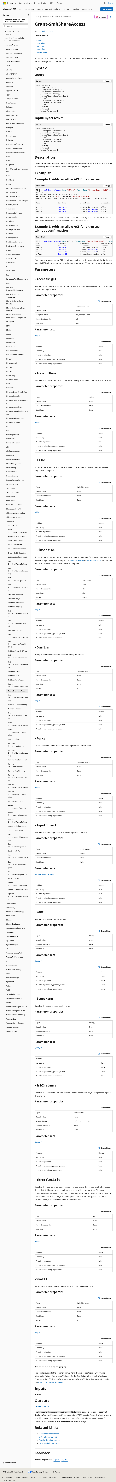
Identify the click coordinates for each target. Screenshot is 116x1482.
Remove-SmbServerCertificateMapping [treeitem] (18, 794)
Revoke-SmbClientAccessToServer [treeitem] (18, 820)
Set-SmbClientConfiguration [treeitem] (17, 845)
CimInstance (42, 1406)
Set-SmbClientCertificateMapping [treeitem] (18, 837)
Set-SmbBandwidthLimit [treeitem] (17, 830)
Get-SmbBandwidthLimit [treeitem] (17, 557)
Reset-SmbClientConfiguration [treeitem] (17, 806)
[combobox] (15, 21)
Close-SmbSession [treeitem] (15, 545)
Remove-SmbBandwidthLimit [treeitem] (16, 744)
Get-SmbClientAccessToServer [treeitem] (18, 562)
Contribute (43, 1477)
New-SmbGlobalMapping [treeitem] (17, 705)
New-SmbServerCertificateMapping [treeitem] (18, 732)
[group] (74, 201)
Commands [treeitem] (12, 525)
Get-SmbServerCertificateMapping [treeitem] (18, 644)
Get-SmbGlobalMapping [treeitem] (17, 603)
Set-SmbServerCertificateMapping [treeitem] (18, 865)
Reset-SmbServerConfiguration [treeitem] (17, 813)
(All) (36, 335)
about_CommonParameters (50, 1382)
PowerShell (56, 17)
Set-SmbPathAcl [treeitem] (14, 851)
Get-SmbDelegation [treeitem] (15, 598)
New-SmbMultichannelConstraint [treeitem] (18, 716)
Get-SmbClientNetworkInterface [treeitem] (18, 587)
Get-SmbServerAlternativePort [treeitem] (18, 635)
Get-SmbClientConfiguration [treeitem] (17, 579)
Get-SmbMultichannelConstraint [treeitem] (18, 623)
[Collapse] (28, 15)
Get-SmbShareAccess (48, 1437)
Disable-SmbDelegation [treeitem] (17, 549)
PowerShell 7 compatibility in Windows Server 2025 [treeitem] (16, 39)
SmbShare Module (49, 31)
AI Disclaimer (7, 1477)
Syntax (38, 40)
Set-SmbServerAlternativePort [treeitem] (18, 856)
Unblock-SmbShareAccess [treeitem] (18, 889)
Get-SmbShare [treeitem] (13, 676)
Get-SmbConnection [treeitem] (15, 594)
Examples (40, 46)
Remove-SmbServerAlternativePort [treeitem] (18, 786)
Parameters (40, 49)
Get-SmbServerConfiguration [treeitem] (17, 656)
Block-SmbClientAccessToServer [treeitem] (18, 530)
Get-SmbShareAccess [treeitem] (16, 680)
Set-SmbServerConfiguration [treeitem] (17, 872)
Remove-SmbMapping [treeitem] (16, 771)
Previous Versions (21, 1477)
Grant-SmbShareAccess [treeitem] (17, 691)
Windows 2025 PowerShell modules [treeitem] (14, 32)
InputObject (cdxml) (43, 874)
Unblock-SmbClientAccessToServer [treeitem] (18, 884)
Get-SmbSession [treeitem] (14, 672)
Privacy (52, 1477)
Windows (45, 17)
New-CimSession (77, 560)
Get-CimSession (93, 560)
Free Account (107, 9)
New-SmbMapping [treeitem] (15, 709)
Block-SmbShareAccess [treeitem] (17, 536)
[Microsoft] (4, 3)
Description (40, 43)
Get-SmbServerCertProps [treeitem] (17, 651)
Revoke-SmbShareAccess (49, 1440)
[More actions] (110, 17)
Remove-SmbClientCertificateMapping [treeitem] (18, 753)
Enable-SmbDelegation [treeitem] (17, 553)
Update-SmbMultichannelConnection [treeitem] (18, 896)
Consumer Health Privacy (68, 1477)
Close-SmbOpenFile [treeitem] (15, 540)
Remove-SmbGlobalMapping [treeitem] (15, 765)
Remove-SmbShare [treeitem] (15, 801)
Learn (37, 17)
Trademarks (99, 1477)
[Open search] (105, 3)
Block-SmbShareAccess (49, 1433)
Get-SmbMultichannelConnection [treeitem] (18, 614)
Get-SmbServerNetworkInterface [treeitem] (18, 665)
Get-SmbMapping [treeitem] (15, 607)
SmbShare (67, 17)
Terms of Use (87, 1477)
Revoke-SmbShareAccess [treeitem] (17, 826)
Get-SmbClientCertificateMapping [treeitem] (18, 571)
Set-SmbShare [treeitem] (13, 878)
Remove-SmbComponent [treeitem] (17, 760)
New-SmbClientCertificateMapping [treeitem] (18, 698)
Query (37, 961)
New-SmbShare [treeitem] (14, 739)
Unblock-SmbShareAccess (50, 1443)
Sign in (110, 3)
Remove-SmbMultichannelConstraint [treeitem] (18, 778)
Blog (32, 1477)
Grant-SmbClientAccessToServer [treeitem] (18, 685)
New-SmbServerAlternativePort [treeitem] (18, 724)
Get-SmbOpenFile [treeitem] (15, 630)
